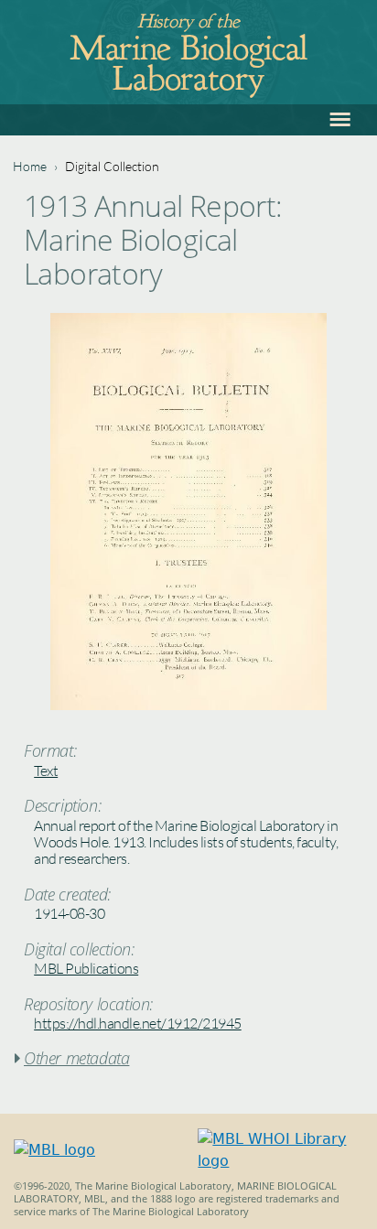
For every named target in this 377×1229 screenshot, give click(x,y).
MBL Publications (86, 968)
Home (30, 166)
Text (46, 770)
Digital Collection (112, 166)
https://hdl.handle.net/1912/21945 (138, 1023)
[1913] (188, 705)
